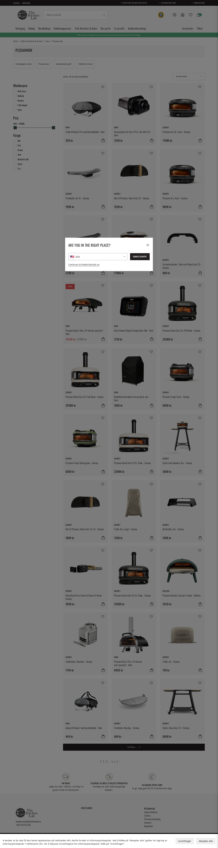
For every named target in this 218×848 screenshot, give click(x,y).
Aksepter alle (206, 841)
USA (77, 256)
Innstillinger (184, 841)
